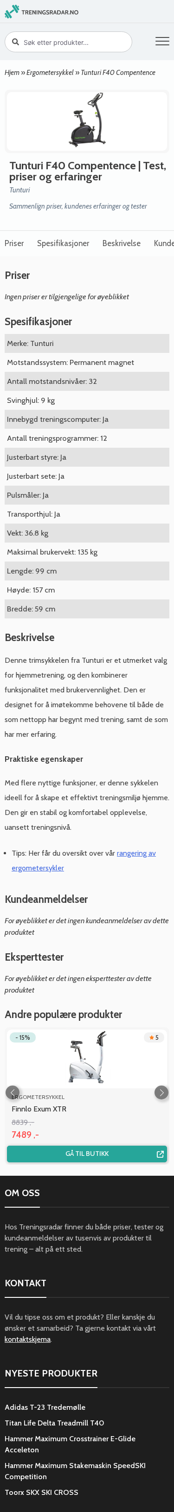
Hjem (12, 72)
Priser (14, 243)
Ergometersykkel (50, 72)
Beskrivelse (122, 243)
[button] (162, 43)
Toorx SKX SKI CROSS (41, 1492)
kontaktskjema (28, 1339)
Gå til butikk (87, 1153)
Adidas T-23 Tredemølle (45, 1407)
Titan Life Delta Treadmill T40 (54, 1423)
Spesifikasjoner (63, 243)
